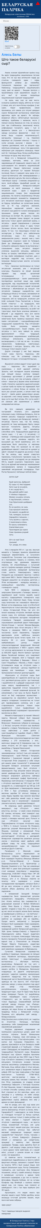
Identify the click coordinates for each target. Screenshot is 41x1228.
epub (7, 41)
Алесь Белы (11, 55)
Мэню (6, 21)
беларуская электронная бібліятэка (19, 14)
